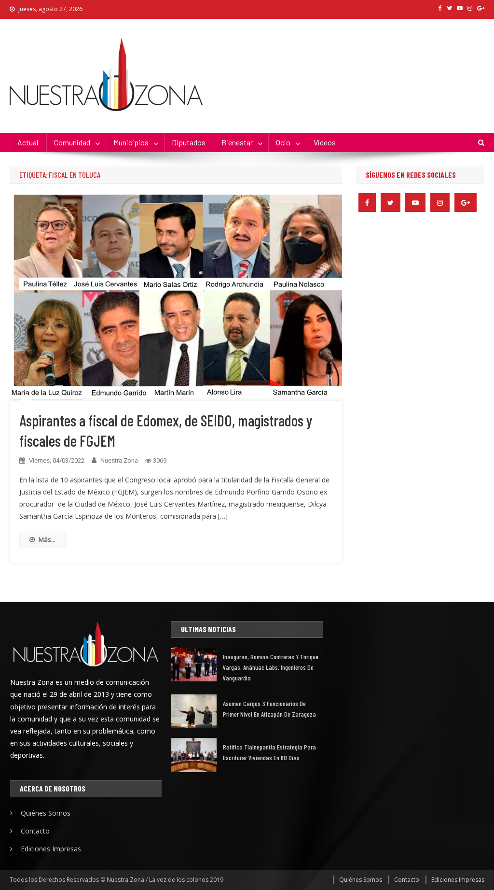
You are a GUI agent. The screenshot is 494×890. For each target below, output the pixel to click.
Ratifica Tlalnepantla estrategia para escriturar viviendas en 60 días (269, 752)
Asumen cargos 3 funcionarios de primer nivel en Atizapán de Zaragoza (269, 708)
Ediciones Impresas (51, 848)
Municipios (131, 142)
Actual (27, 142)
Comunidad (72, 142)
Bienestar (237, 142)
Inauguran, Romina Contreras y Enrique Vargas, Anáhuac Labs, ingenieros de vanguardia (270, 667)
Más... (47, 539)
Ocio (283, 142)
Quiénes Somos (45, 813)
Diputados (189, 142)
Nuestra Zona (119, 460)
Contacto (35, 830)
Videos (325, 142)
